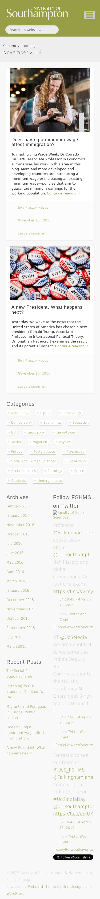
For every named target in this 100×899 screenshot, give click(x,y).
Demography (21, 422)
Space (79, 471)
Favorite (86, 627)
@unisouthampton (74, 554)
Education (81, 422)
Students (18, 481)
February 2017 (18, 506)
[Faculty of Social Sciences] (73, 517)
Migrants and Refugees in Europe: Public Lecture (26, 712)
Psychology (75, 452)
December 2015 (20, 600)
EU (13, 432)
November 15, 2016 (34, 220)
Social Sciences (23, 471)
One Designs (73, 887)
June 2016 (14, 553)
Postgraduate (44, 452)
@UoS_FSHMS (69, 770)
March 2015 (16, 647)
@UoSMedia (73, 637)
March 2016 (16, 581)
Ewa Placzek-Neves (33, 207)
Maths (16, 442)
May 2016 (14, 562)
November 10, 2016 (34, 373)
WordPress (15, 894)
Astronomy (20, 413)
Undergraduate (50, 481)
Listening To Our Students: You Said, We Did (26, 691)
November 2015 (20, 609)
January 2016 (17, 590)
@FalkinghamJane (73, 532)
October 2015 (18, 618)
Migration (40, 442)
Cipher (45, 413)
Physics (65, 442)
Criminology (71, 413)
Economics (52, 422)
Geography (36, 432)
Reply (60, 627)
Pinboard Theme (42, 887)
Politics (16, 452)
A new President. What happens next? (47, 310)
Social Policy (77, 461)
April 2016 (15, 572)
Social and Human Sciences (33, 461)
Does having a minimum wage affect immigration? (44, 142)
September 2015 (20, 628)
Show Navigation (89, 15)
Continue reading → (64, 193)
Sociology (54, 471)
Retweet (72, 627)
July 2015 (14, 637)
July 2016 (14, 544)
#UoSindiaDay (69, 799)
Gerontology (66, 432)
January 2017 (17, 516)
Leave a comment (32, 233)
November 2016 (20, 525)
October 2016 (18, 534)
